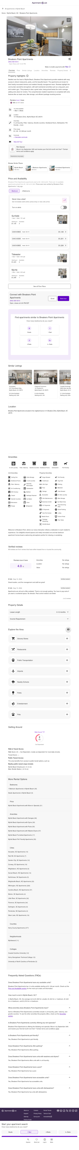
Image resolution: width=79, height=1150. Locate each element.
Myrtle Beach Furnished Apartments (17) (21, 835)
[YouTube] (70, 1110)
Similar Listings (27, 70)
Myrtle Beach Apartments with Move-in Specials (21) (25, 805)
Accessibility (47, 1116)
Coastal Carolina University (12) (18, 953)
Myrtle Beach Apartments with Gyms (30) (21, 822)
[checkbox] (29, 330)
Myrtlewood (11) (13, 940)
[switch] (64, 207)
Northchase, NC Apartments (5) (18, 877)
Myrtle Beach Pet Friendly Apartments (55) (22, 839)
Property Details (63, 70)
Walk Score (39, 732)
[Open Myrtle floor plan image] (62, 273)
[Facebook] (64, 1110)
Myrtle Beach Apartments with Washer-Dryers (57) (24, 831)
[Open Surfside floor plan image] (62, 219)
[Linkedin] (61, 1110)
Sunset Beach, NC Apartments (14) (19, 873)
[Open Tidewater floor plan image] (62, 258)
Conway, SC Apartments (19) (17, 864)
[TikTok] (76, 1110)
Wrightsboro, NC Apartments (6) (18, 869)
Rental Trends (47, 1110)
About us (26, 1110)
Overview (12, 70)
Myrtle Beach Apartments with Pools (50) (21, 826)
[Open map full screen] (68, 629)
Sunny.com (37, 1116)
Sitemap (26, 1116)
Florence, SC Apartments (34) (18, 902)
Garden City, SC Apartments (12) (19, 860)
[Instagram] (73, 1110)
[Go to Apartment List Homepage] (39, 3)
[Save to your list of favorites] (69, 20)
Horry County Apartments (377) (18, 928)
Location (37, 70)
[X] (67, 1110)
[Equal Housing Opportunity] (58, 1110)
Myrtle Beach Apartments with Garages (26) (22, 818)
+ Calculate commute (20, 137)
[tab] (14, 191)
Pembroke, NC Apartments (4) (18, 911)
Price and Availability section (17, 988)
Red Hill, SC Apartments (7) (17, 856)
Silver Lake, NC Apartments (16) (18, 915)
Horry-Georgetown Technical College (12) (21, 957)
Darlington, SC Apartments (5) (18, 907)
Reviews (52, 70)
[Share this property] (69, 59)
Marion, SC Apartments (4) (17, 894)
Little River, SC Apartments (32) (18, 898)
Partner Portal (27, 1119)
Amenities (45, 70)
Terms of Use (47, 1113)
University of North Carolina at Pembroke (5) (22, 961)
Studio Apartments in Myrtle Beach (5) (20, 793)
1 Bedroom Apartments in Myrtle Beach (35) (22, 789)
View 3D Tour (18, 142)
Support (26, 1113)
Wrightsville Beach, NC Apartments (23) (21, 881)
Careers (36, 1110)
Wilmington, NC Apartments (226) (19, 886)
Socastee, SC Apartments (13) (18, 852)
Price (18, 70)
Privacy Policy (37, 1113)
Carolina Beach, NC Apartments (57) (20, 890)
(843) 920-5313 (13, 62)
